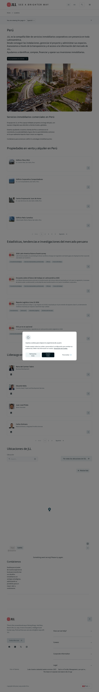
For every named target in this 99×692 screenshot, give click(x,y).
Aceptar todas (48, 355)
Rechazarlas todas (32, 355)
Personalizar (67, 355)
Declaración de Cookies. (61, 348)
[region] (49, 346)
